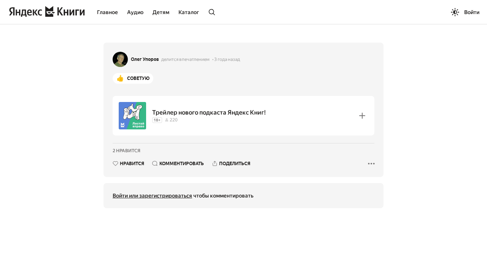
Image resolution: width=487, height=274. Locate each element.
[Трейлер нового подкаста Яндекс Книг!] (243, 115)
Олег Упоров (145, 59)
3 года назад (227, 59)
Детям (161, 12)
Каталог (188, 12)
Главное (107, 12)
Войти (471, 12)
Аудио (135, 12)
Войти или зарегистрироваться (152, 196)
